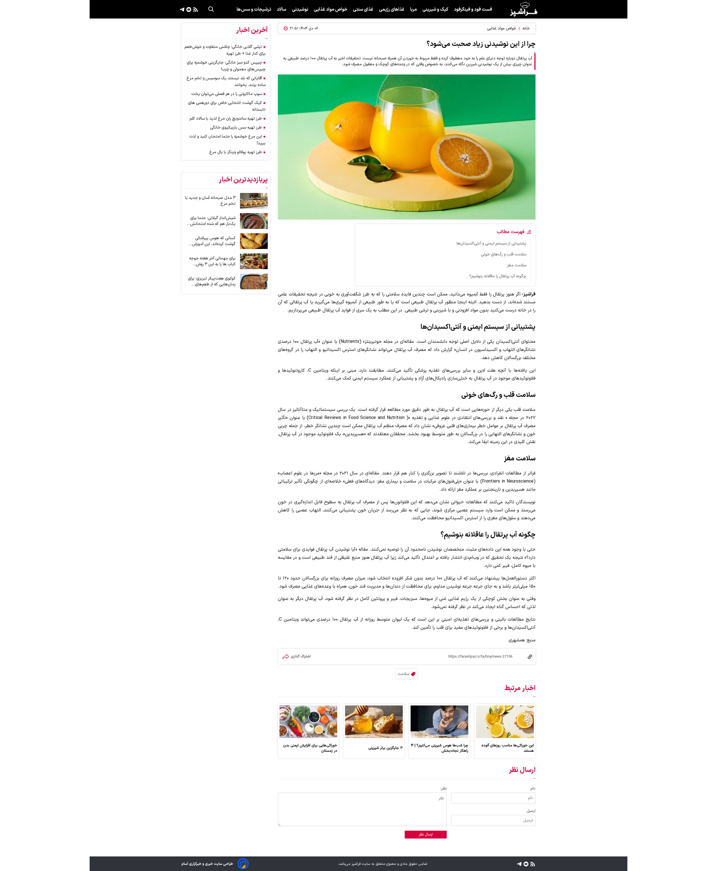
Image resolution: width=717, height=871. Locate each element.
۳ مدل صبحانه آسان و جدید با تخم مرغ (210, 201)
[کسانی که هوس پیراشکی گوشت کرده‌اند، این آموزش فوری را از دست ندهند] (254, 241)
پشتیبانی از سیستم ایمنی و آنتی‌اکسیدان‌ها (491, 243)
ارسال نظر (426, 834)
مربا (413, 9)
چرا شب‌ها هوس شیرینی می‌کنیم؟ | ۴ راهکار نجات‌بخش (439, 748)
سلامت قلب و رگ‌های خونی (503, 254)
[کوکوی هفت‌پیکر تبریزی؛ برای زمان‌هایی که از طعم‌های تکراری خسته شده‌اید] (254, 281)
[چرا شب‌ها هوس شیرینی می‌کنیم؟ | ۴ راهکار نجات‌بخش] (439, 721)
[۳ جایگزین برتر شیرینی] (374, 721)
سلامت (403, 674)
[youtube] (188, 9)
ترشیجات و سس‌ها (254, 9)
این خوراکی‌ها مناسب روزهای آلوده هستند (507, 748)
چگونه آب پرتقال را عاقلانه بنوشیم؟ (497, 276)
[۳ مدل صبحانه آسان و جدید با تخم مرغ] (254, 201)
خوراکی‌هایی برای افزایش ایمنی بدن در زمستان (310, 748)
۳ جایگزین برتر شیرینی (385, 748)
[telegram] (182, 9)
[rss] (194, 9)
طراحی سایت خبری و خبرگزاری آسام (207, 864)
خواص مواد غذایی (330, 9)
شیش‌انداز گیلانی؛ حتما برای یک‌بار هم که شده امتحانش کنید (213, 221)
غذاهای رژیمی (391, 9)
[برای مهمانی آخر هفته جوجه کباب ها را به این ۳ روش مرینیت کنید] (254, 261)
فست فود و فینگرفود (473, 9)
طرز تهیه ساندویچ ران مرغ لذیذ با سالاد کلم (226, 119)
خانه (526, 28)
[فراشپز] (524, 9)
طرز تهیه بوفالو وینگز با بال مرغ (235, 152)
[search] (211, 9)
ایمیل (531, 811)
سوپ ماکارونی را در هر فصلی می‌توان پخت (226, 94)
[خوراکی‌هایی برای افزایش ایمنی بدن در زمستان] (308, 721)
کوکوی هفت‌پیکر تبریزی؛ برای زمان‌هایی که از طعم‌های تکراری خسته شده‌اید (212, 281)
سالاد (281, 9)
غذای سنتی (363, 9)
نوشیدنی (300, 9)
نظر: (443, 788)
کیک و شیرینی (435, 9)
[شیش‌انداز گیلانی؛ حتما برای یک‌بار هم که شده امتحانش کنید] (254, 221)
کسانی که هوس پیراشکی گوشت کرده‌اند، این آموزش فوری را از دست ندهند (214, 241)
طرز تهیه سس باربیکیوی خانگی (236, 128)
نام (533, 788)
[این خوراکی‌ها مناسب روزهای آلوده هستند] (505, 721)
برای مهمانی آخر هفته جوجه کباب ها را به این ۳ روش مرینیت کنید (212, 261)
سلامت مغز (516, 265)
